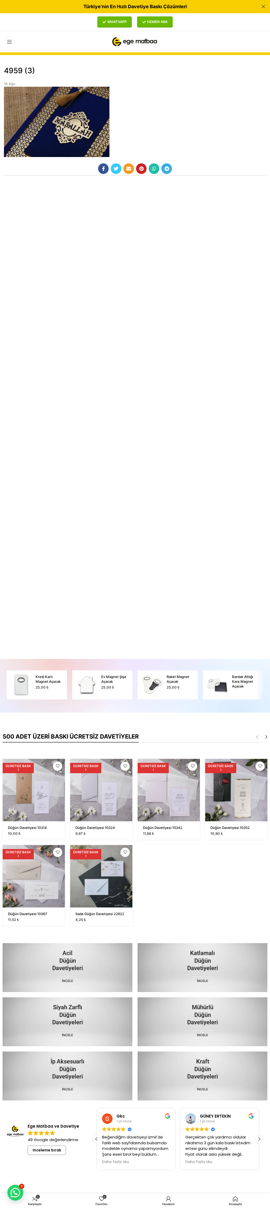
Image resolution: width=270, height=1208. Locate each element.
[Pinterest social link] (141, 168)
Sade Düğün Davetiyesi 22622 (99, 914)
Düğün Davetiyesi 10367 (27, 914)
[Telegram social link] (166, 168)
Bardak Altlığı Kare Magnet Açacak (242, 681)
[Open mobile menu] (9, 41)
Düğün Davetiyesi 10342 (162, 828)
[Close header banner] (263, 6)
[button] (259, 1139)
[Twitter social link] (116, 168)
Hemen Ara (157, 22)
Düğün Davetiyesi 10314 (27, 828)
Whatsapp (117, 22)
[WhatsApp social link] (154, 168)
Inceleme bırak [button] (47, 1150)
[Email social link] (128, 168)
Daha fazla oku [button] (115, 1162)
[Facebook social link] (103, 168)
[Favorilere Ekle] (57, 766)
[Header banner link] (127, 6)
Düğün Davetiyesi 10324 (95, 828)
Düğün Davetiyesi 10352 (230, 828)
